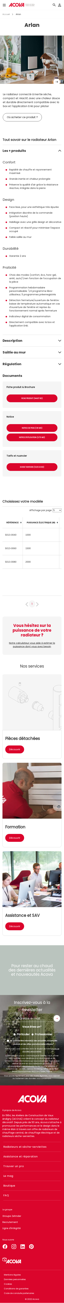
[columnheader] (12, 522)
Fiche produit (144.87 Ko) (32, 398)
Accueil (6, 14)
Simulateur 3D (11, 1260)
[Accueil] (22, 5)
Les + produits (14, 150)
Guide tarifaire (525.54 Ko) (32, 467)
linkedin (22, 1245)
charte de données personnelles (40, 1050)
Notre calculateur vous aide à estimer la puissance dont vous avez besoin (32, 644)
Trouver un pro (13, 1166)
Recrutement (10, 1222)
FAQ (6, 1195)
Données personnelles (15, 1279)
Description (12, 340)
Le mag (8, 1176)
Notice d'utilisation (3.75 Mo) (32, 437)
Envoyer (56, 1018)
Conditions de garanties (16, 1288)
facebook (4, 1245)
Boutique (9, 1186)
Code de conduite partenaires (19, 1293)
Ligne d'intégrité (11, 1228)
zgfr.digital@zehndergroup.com (21, 1066)
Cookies (8, 1284)
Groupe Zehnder (11, 1216)
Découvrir (14, 749)
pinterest (31, 1245)
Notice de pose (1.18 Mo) (32, 428)
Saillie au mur (14, 352)
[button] (56, 82)
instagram (13, 1245)
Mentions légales (12, 1274)
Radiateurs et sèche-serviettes (25, 1147)
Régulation (12, 364)
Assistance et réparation (20, 1156)
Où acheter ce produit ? (22, 117)
